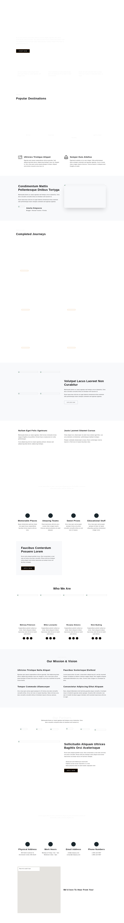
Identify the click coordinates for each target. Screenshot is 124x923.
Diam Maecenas (96, 132)
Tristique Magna (27, 132)
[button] (85, 196)
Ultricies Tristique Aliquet (37, 157)
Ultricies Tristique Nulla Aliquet (37, 305)
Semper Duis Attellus (81, 157)
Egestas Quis (50, 132)
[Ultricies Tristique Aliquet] (20, 157)
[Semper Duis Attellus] (66, 157)
